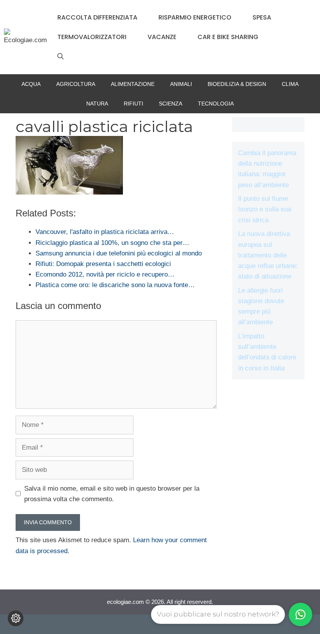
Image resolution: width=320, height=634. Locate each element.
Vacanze (162, 36)
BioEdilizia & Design (237, 84)
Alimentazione (133, 84)
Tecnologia (216, 103)
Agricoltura (75, 84)
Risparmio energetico (194, 17)
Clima (290, 84)
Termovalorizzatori (91, 36)
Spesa (261, 17)
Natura (97, 103)
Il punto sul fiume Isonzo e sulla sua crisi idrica (264, 209)
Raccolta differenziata (97, 17)
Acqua (31, 84)
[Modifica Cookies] (15, 618)
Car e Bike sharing (227, 36)
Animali (181, 84)
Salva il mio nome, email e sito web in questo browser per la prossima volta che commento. (111, 494)
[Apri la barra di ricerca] (60, 56)
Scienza (170, 103)
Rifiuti (133, 103)
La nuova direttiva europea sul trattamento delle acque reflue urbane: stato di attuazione (268, 255)
